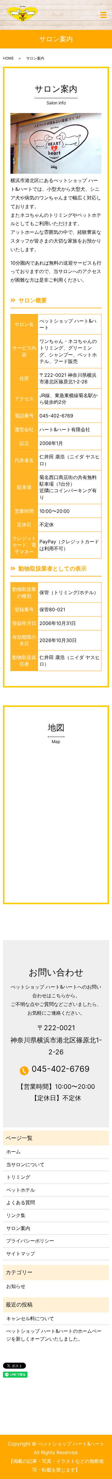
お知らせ (15, 1286)
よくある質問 (20, 1202)
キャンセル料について (30, 1318)
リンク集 (15, 1215)
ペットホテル (20, 1190)
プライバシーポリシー (30, 1241)
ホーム (13, 1152)
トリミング (18, 1177)
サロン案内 (18, 1228)
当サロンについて (25, 1164)
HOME (8, 58)
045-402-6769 (56, 416)
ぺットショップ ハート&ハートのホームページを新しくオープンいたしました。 (54, 1335)
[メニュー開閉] (103, 15)
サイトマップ (20, 1254)
